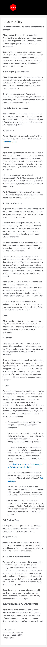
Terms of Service (9, 142)
